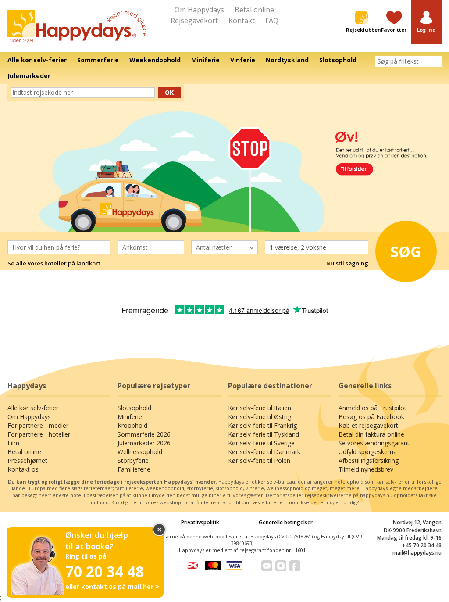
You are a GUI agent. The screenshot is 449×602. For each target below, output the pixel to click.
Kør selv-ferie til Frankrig (262, 425)
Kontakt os (23, 469)
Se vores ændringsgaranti (375, 443)
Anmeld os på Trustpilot (372, 408)
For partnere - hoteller (38, 434)
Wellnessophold (140, 452)
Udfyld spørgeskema (368, 452)
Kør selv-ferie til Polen (259, 460)
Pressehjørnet (27, 460)
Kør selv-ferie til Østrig (259, 416)
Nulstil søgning (347, 263)
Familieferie (134, 469)
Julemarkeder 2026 (144, 443)
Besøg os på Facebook (371, 416)
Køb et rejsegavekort (368, 425)
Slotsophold (134, 408)
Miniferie (130, 416)
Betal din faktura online (371, 434)
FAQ (271, 20)
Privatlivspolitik (200, 522)
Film (13, 443)
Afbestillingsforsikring (369, 460)
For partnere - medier (37, 425)
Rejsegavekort (194, 20)
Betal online (254, 9)
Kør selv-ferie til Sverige (261, 443)
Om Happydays (199, 9)
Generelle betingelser (286, 522)
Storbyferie (133, 460)
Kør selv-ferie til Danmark (264, 452)
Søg (405, 251)
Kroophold (132, 425)
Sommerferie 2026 (144, 434)
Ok (169, 92)
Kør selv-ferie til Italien (259, 408)
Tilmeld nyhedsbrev (366, 469)
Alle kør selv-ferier (32, 408)
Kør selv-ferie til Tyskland (263, 434)
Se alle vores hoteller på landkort (53, 263)
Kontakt (241, 20)
